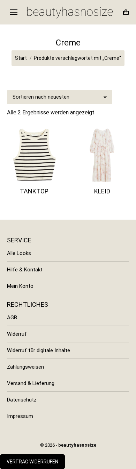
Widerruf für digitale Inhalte (38, 350)
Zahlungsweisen (25, 367)
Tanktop (34, 191)
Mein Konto (20, 286)
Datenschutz (22, 400)
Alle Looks (19, 253)
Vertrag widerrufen (32, 461)
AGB (12, 317)
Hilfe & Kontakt (25, 270)
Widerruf (17, 334)
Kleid (102, 191)
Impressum (20, 416)
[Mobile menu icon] (13, 12)
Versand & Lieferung (30, 383)
